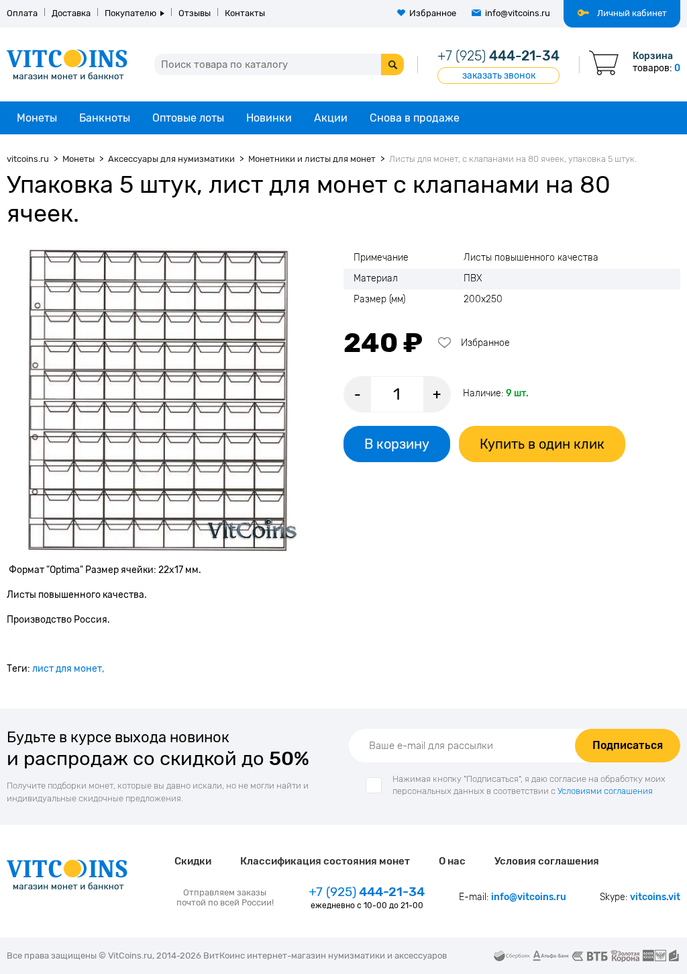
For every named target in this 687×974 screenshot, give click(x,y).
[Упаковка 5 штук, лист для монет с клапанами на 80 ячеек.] (158, 399)
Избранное (432, 13)
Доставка (71, 13)
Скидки (192, 861)
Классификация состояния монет (325, 861)
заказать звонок (498, 75)
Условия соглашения (546, 861)
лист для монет (67, 668)
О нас (452, 861)
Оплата (22, 13)
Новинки (269, 118)
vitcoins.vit (655, 897)
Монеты (37, 118)
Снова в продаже (415, 118)
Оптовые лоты (188, 118)
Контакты (245, 13)
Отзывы (194, 13)
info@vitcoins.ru (517, 13)
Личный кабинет (632, 13)
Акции (331, 118)
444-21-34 (498, 56)
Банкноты (104, 118)
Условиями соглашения (605, 791)
